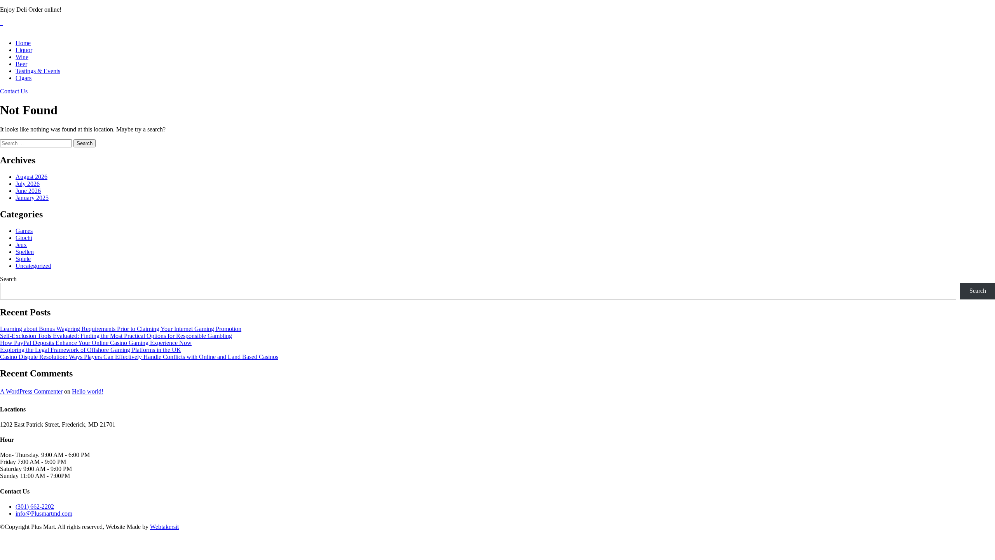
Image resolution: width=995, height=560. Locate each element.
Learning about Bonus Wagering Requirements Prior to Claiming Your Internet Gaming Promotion (120, 329)
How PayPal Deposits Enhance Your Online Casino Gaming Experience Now (96, 343)
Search (8, 279)
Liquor (24, 50)
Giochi (24, 237)
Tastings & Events (38, 71)
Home (23, 43)
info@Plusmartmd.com (44, 513)
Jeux (21, 245)
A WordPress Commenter (31, 391)
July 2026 (28, 183)
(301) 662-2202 (35, 506)
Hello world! (87, 391)
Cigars (23, 78)
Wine (22, 57)
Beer (21, 64)
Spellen (25, 251)
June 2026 (28, 190)
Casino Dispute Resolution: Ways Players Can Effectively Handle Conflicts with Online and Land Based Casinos (139, 357)
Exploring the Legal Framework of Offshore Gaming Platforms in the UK (90, 349)
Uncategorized (33, 265)
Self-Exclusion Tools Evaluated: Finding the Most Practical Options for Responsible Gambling (116, 335)
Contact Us (14, 91)
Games (24, 231)
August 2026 (31, 176)
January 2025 (32, 197)
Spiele (23, 259)
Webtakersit (164, 526)
